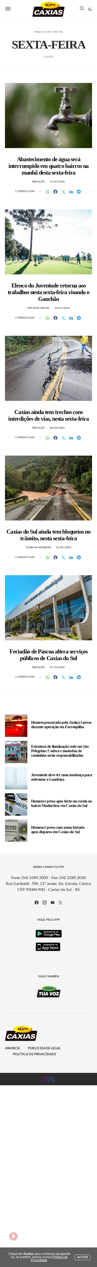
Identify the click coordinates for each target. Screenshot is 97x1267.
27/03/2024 (57, 667)
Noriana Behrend (38, 547)
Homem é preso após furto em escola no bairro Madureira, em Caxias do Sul (61, 803)
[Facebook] (36, 903)
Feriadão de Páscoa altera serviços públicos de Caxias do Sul (48, 654)
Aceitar (82, 1257)
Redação (38, 182)
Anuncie (12, 1048)
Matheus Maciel (38, 308)
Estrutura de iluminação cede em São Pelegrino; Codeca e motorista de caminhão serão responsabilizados (60, 750)
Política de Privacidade (34, 1054)
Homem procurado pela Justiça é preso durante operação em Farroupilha (61, 724)
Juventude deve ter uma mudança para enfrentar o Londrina (61, 777)
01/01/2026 (62, 308)
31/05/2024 (63, 547)
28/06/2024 (57, 428)
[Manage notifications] (13, 1236)
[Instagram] (44, 903)
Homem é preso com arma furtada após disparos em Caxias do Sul (57, 829)
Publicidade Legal (44, 1048)
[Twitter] (60, 903)
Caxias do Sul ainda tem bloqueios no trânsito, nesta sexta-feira (48, 535)
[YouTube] (52, 903)
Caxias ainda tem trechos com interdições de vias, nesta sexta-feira (48, 415)
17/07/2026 (57, 182)
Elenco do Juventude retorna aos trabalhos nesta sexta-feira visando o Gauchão (49, 292)
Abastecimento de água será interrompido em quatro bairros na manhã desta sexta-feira (48, 166)
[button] (90, 9)
